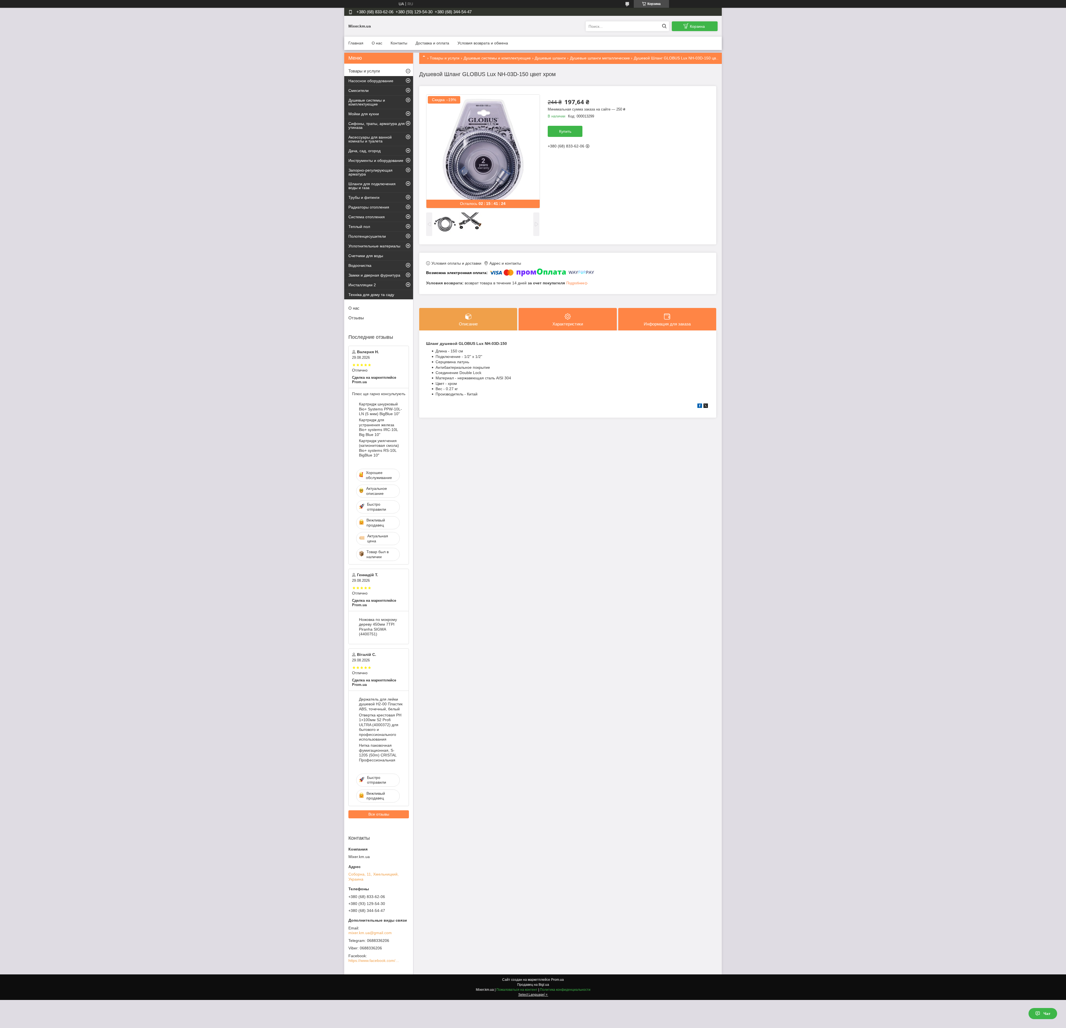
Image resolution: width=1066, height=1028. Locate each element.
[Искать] (664, 26)
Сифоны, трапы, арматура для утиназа (376, 125)
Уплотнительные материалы (374, 246)
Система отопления (366, 217)
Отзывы (356, 317)
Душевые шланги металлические (600, 58)
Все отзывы (378, 814)
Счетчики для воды (365, 256)
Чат (1047, 1013)
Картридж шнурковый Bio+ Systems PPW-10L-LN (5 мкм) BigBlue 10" (380, 409)
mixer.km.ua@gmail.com (370, 933)
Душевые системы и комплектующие (497, 58)
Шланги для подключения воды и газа (372, 186)
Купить (565, 131)
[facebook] (699, 406)
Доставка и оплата (432, 43)
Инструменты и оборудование (375, 160)
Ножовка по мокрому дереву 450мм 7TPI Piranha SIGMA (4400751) (378, 626)
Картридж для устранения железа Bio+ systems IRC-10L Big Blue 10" (378, 427)
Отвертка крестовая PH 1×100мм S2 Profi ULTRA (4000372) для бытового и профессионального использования (380, 727)
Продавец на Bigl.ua (533, 985)
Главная (355, 43)
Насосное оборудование (370, 81)
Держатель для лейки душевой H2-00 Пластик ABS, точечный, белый (381, 704)
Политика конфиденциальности (565, 990)
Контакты (399, 43)
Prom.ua (557, 980)
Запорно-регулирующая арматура (370, 172)
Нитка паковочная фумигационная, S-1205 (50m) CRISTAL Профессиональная (377, 752)
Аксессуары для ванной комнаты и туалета (370, 139)
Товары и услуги (444, 58)
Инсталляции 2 (362, 285)
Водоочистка (359, 265)
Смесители (358, 90)
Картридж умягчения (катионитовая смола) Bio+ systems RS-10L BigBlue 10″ (379, 448)
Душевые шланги (550, 58)
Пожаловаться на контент (516, 990)
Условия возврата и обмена (482, 43)
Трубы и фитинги (363, 197)
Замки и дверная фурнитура (374, 275)
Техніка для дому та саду (371, 294)
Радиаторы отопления (368, 207)
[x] (705, 406)
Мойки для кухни (363, 114)
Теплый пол (359, 226)
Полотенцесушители (367, 236)
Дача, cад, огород (364, 151)
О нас (377, 43)
